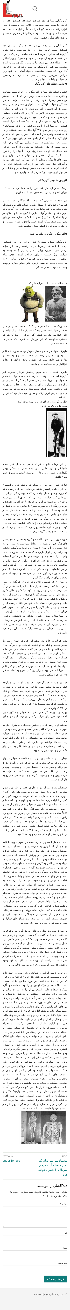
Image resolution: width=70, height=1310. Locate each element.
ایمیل (64, 1248)
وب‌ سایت (63, 1263)
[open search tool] (35, 9)
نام (66, 1233)
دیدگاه (64, 1204)
